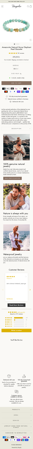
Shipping (14, 60)
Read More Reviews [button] (16, 305)
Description (16, 128)
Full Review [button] (10, 299)
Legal (16, 415)
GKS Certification (12, 178)
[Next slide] (30, 290)
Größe (16, 65)
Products (16, 409)
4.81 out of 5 (21, 312)
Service (16, 420)
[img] (11, 277)
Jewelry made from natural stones (16, 426)
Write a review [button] (16, 330)
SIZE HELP (15, 73)
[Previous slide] (2, 290)
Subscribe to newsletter (16, 433)
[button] (13, 53)
